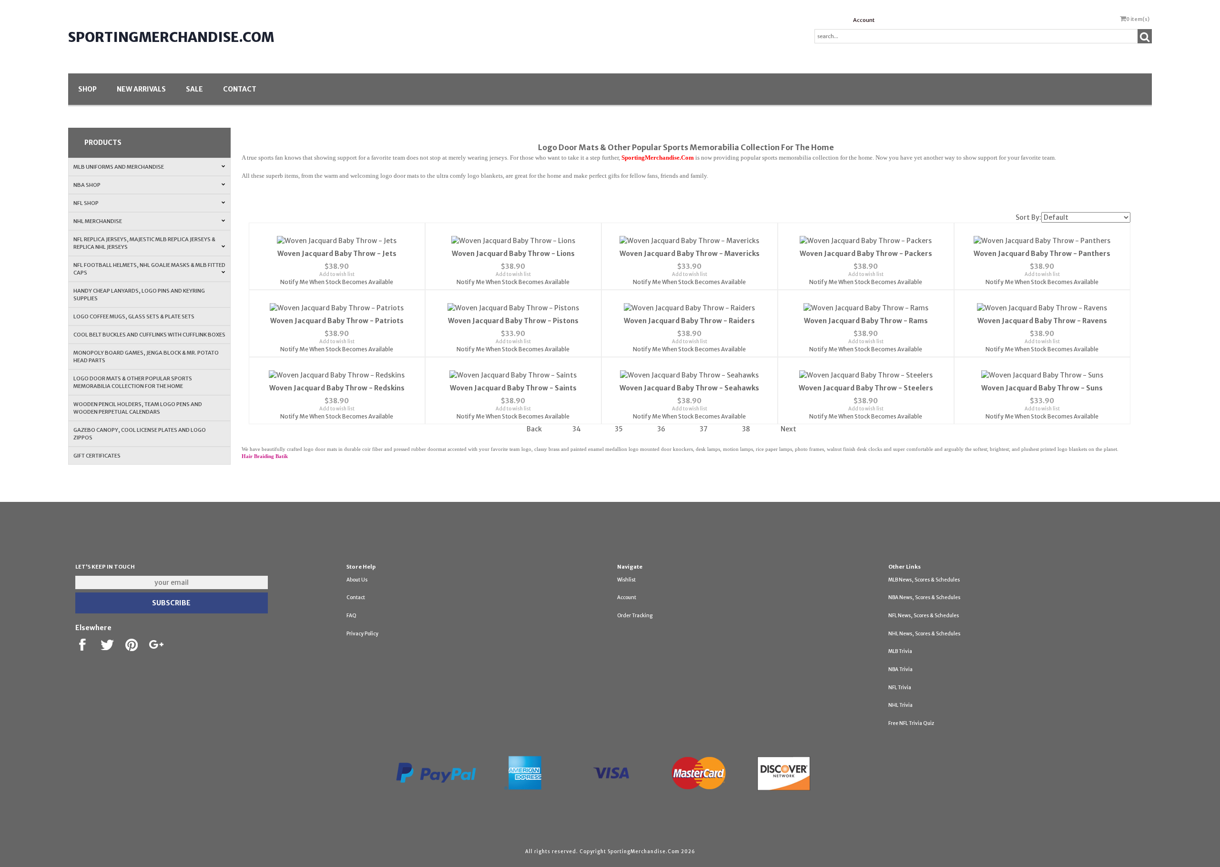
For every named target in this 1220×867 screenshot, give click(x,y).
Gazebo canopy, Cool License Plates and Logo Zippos (139, 434)
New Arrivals (141, 89)
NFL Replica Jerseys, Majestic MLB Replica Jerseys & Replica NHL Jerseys (144, 243)
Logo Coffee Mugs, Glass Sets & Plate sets (133, 316)
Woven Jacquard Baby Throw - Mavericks (690, 253)
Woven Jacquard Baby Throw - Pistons (513, 320)
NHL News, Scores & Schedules (924, 634)
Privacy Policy (362, 634)
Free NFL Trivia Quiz (911, 723)
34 (576, 429)
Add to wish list (337, 274)
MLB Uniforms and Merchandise (118, 166)
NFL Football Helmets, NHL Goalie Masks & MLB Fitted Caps (149, 269)
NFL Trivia (899, 687)
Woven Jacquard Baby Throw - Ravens (1042, 320)
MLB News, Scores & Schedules (924, 580)
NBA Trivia (900, 669)
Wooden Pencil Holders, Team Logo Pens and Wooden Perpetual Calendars (137, 408)
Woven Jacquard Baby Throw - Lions (513, 253)
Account (863, 20)
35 (619, 429)
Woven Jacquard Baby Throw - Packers (866, 253)
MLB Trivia (900, 651)
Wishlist (626, 580)
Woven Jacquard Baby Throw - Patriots (337, 320)
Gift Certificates (97, 455)
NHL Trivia (900, 705)
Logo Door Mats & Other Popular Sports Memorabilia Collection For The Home (132, 382)
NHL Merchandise (97, 221)
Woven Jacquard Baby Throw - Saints (513, 388)
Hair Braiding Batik (265, 456)
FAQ (351, 615)
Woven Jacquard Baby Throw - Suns (1042, 388)
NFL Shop (86, 203)
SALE (194, 89)
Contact (239, 89)
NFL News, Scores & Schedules (923, 615)
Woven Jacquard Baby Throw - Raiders (689, 320)
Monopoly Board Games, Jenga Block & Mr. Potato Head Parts (146, 356)
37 (704, 429)
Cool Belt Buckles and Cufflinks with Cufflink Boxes (149, 334)
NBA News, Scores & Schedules (924, 597)
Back (534, 429)
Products (103, 142)
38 (746, 429)
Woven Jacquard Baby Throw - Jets (336, 253)
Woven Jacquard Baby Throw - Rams (866, 320)
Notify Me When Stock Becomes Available (336, 282)
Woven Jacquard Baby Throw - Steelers (866, 388)
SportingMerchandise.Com (171, 37)
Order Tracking (634, 615)
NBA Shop (87, 185)
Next (788, 429)
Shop (87, 89)
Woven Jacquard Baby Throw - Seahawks (689, 388)
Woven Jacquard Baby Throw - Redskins (337, 388)
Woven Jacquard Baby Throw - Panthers (1042, 253)
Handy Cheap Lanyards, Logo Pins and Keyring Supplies (139, 294)
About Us (356, 580)
